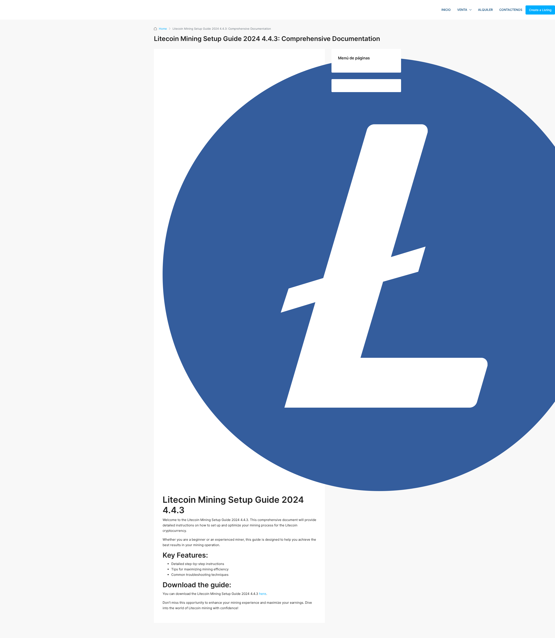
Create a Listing (540, 10)
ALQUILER (485, 9)
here (262, 594)
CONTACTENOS (510, 9)
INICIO (446, 9)
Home (163, 28)
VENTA (462, 9)
